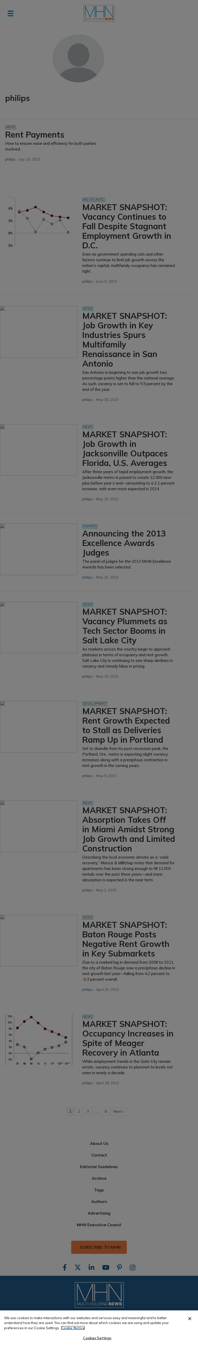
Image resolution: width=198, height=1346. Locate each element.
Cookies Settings (97, 1338)
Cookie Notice (73, 1328)
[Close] (189, 1318)
